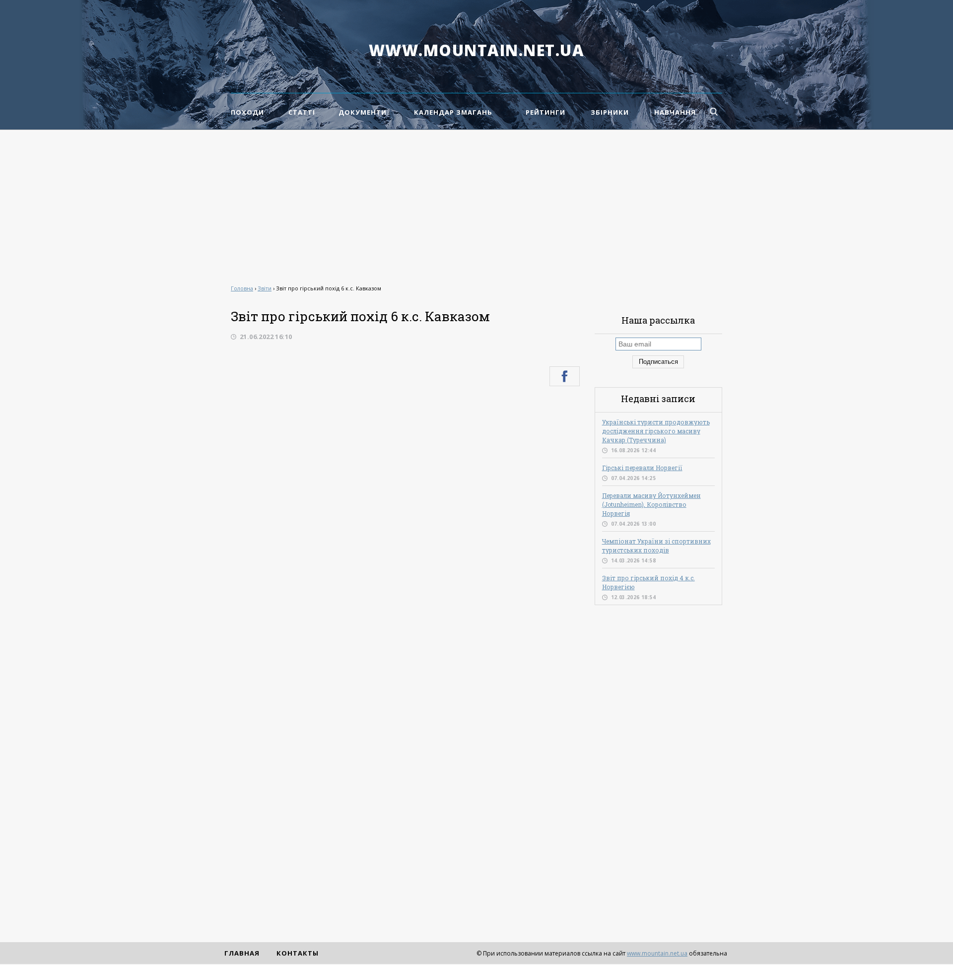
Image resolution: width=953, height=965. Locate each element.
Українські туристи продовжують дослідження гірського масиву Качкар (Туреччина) (656, 431)
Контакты (297, 953)
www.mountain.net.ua (477, 50)
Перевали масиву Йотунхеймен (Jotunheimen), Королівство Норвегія (651, 504)
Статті (301, 112)
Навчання (675, 112)
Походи (247, 112)
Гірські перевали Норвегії (642, 468)
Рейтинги (545, 112)
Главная (242, 953)
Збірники (610, 112)
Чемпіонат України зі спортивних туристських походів (656, 545)
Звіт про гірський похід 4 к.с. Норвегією (648, 582)
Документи (363, 112)
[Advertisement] (476, 204)
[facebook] (564, 376)
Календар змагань (453, 112)
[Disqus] (405, 527)
